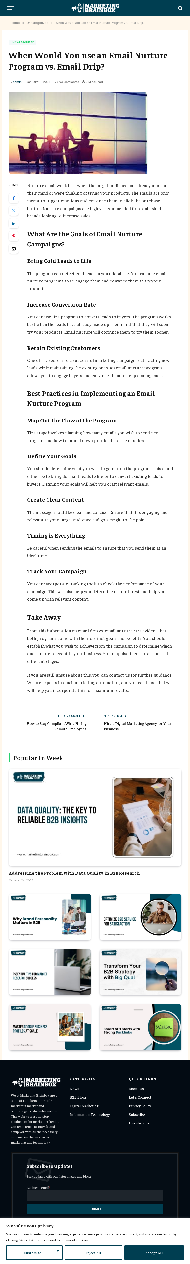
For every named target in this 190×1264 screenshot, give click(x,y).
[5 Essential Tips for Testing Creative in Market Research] (50, 972)
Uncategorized (22, 42)
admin (17, 82)
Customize (32, 1252)
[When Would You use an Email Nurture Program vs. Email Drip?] (95, 133)
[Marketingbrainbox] (95, 8)
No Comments (69, 82)
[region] (95, 1241)
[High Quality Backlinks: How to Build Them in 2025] (141, 1027)
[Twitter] (14, 211)
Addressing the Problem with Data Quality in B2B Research (74, 873)
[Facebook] (14, 198)
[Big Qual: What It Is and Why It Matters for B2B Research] (141, 972)
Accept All (154, 1252)
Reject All (93, 1252)
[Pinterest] (14, 236)
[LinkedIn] (14, 223)
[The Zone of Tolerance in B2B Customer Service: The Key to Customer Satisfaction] (141, 917)
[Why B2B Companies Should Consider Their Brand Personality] (50, 917)
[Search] (180, 8)
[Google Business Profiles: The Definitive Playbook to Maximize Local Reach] (50, 1027)
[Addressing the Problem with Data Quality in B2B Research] (95, 817)
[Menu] (10, 8)
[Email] (14, 249)
